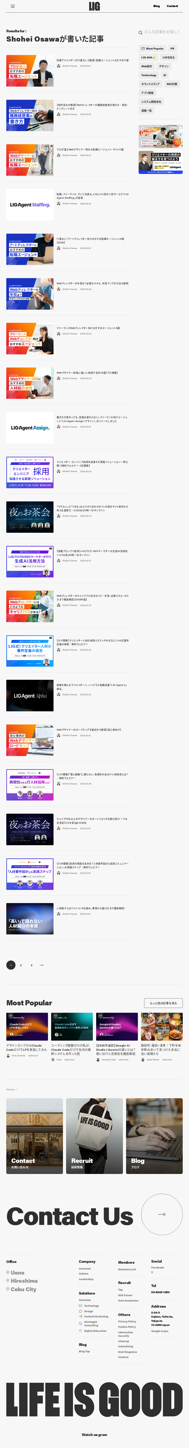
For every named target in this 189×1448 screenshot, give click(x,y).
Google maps (159, 1331)
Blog (156, 6)
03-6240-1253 (160, 1292)
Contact (172, 6)
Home (10, 1089)
